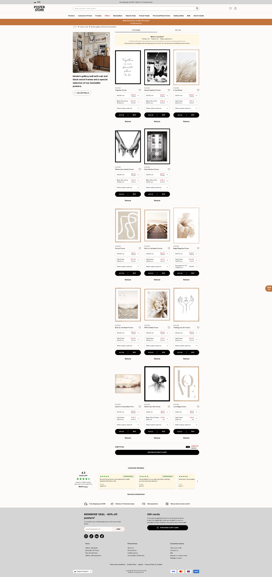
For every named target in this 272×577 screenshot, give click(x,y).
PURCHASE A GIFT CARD (169, 528)
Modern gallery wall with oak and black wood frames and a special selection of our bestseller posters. (103, 27)
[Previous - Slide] (95, 481)
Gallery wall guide (91, 548)
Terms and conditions (117, 564)
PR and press (132, 550)
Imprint (140, 564)
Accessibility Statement (136, 555)
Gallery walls (84, 27)
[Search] (197, 8)
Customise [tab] (136, 30)
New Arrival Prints (91, 553)
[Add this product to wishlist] (140, 90)
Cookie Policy (131, 564)
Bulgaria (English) (82, 571)
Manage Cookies (176, 558)
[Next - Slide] (197, 481)
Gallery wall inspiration (93, 555)
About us (131, 548)
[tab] (230, 8)
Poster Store (140, 570)
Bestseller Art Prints (92, 550)
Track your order (176, 548)
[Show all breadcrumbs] (75, 27)
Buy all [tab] (178, 30)
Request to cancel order (178, 555)
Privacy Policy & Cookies (153, 564)
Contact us (174, 550)
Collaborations (133, 553)
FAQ (171, 553)
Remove (128, 121)
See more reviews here (136, 494)
